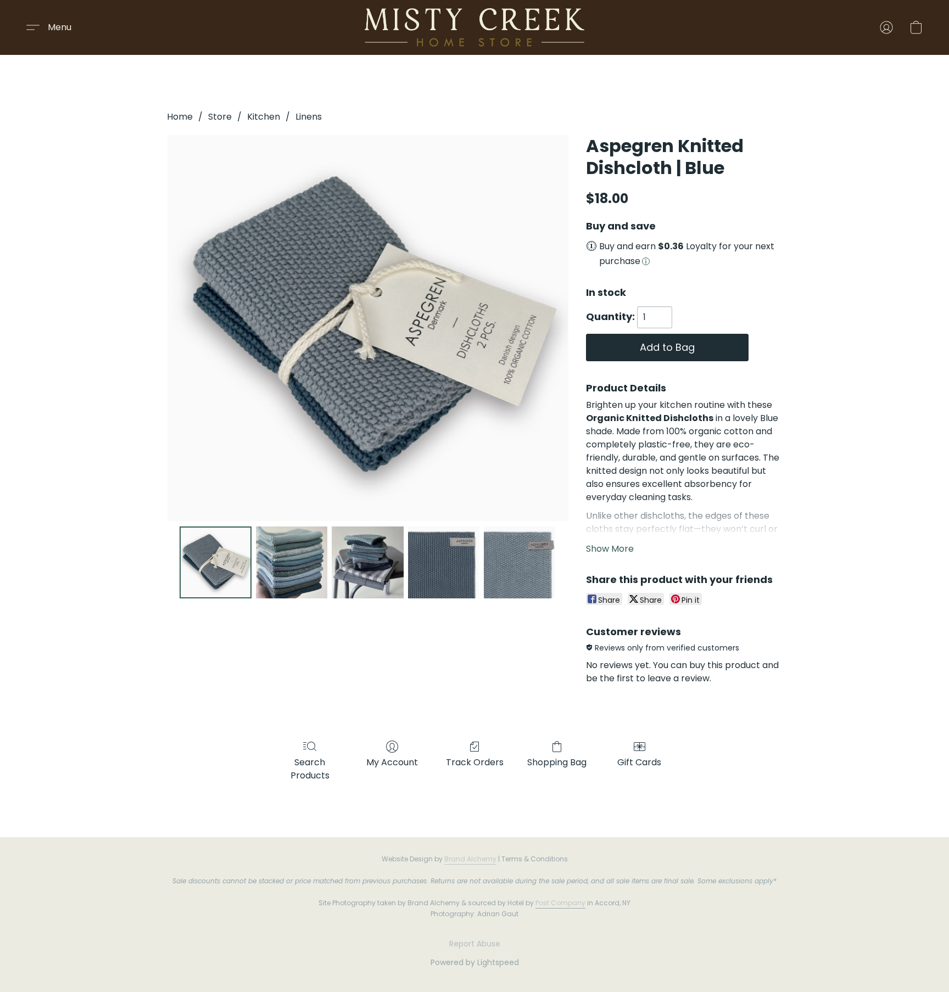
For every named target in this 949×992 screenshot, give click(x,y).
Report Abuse (474, 943)
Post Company (560, 902)
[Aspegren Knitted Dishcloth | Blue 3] (443, 562)
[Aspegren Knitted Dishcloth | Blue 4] (519, 562)
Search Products (310, 769)
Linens (308, 116)
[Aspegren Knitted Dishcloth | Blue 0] (215, 562)
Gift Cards (639, 762)
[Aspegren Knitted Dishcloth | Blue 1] (291, 562)
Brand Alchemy (470, 859)
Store (220, 116)
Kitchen (263, 116)
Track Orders (475, 762)
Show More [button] (610, 548)
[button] (474, 27)
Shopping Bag (557, 762)
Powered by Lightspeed (475, 962)
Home (180, 116)
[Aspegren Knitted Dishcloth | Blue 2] (367, 562)
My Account (392, 762)
